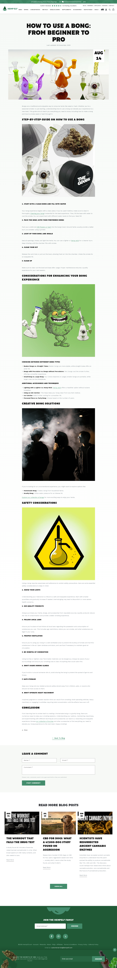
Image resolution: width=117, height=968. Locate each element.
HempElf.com (27, 944)
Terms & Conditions (70, 944)
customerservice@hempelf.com (61, 948)
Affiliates (97, 5)
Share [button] (26, 730)
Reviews (105, 5)
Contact (111, 5)
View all (59, 886)
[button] (21, 9)
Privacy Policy (82, 944)
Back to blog (59, 738)
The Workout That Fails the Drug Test (20, 840)
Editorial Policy (93, 944)
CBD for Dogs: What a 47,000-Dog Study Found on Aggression (57, 844)
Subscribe (74, 926)
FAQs (53, 944)
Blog (84, 5)
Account (35, 944)
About (49, 944)
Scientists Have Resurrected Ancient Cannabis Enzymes (93, 844)
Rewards (90, 5)
